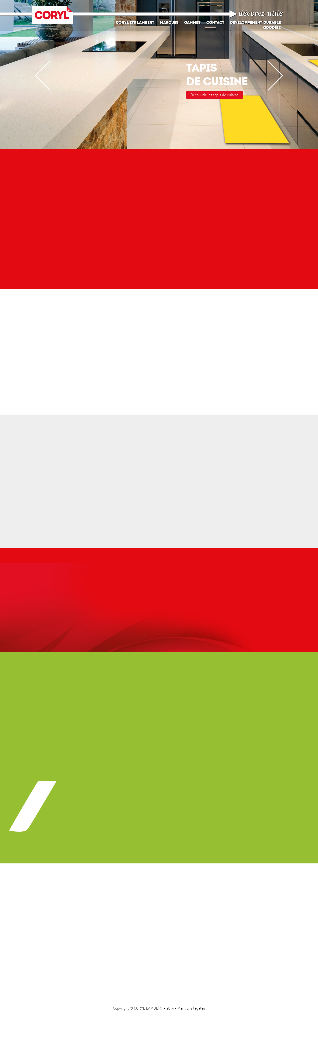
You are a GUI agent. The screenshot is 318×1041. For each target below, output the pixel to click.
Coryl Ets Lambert (135, 22)
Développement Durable (255, 22)
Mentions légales (191, 1008)
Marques (169, 22)
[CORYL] (52, 15)
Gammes (192, 22)
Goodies (272, 27)
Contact (215, 22)
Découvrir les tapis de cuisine (214, 95)
